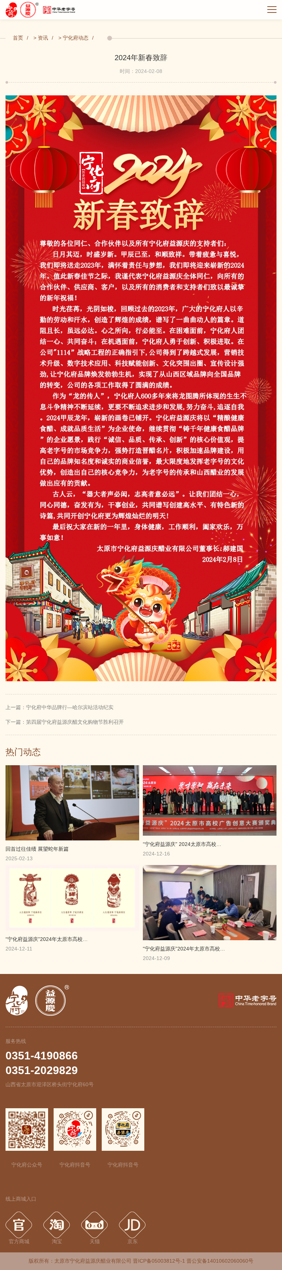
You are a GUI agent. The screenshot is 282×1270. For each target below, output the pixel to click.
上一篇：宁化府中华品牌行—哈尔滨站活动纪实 (59, 707)
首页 (18, 38)
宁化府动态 (75, 38)
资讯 (43, 38)
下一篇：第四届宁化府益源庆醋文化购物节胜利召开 (65, 722)
